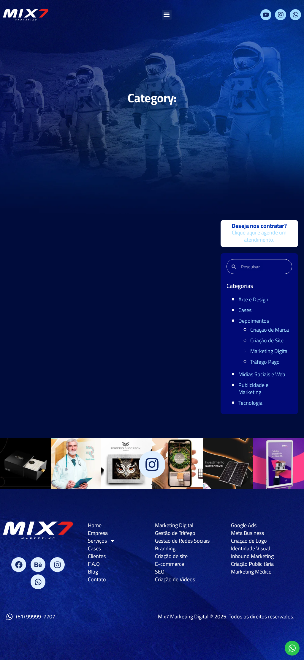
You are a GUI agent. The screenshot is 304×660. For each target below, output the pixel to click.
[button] (167, 15)
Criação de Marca (269, 330)
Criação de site (171, 556)
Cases (244, 310)
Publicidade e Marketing (253, 388)
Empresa (98, 533)
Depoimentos (253, 321)
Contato (97, 579)
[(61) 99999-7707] (9, 616)
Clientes (97, 556)
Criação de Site (267, 340)
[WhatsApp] (292, 648)
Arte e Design (253, 299)
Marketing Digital (269, 351)
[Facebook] (18, 564)
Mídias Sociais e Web (261, 374)
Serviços (97, 541)
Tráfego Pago (265, 362)
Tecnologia (250, 403)
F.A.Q (94, 564)
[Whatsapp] (295, 15)
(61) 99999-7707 (35, 616)
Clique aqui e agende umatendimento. (259, 236)
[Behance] (38, 564)
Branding (165, 548)
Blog (93, 572)
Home (95, 525)
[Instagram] (280, 15)
